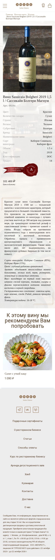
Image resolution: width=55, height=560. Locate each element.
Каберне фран (44, 144)
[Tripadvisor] (36, 410)
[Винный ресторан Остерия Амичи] (24, 6)
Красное (47, 111)
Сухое (48, 116)
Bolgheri (47, 136)
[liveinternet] (6, 558)
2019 (49, 152)
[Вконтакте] (28, 410)
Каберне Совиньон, (41, 140)
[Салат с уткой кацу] (27, 351)
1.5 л (49, 148)
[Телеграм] (19, 410)
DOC (49, 156)
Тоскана (47, 124)
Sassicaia (47, 132)
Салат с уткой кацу (15, 373)
